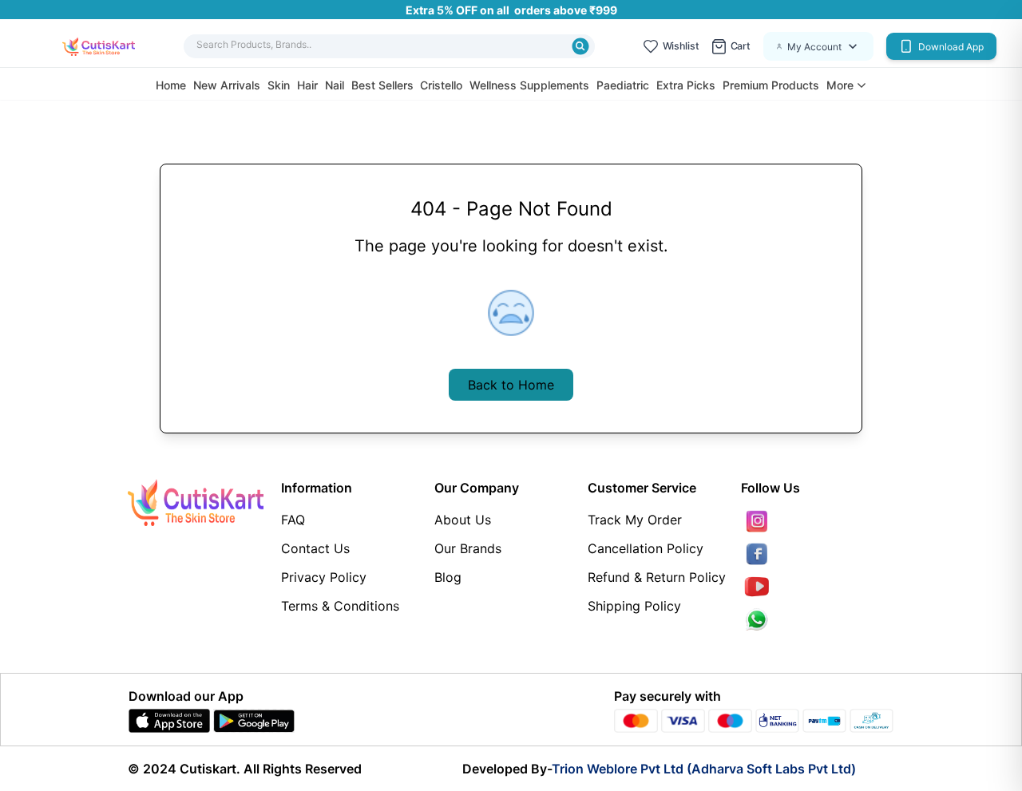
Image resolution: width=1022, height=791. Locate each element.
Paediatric (622, 85)
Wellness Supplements (529, 85)
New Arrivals (226, 85)
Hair (307, 85)
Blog (447, 577)
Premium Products (771, 85)
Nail (334, 85)
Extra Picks (685, 85)
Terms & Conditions (340, 606)
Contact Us (315, 548)
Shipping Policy (634, 606)
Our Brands (467, 548)
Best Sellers (382, 85)
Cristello (441, 85)
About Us (462, 520)
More (840, 85)
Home (171, 85)
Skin (278, 85)
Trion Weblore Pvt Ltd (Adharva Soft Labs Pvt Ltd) (704, 769)
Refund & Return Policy (657, 577)
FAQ (293, 520)
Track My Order (635, 520)
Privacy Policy (323, 577)
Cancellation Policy (645, 548)
